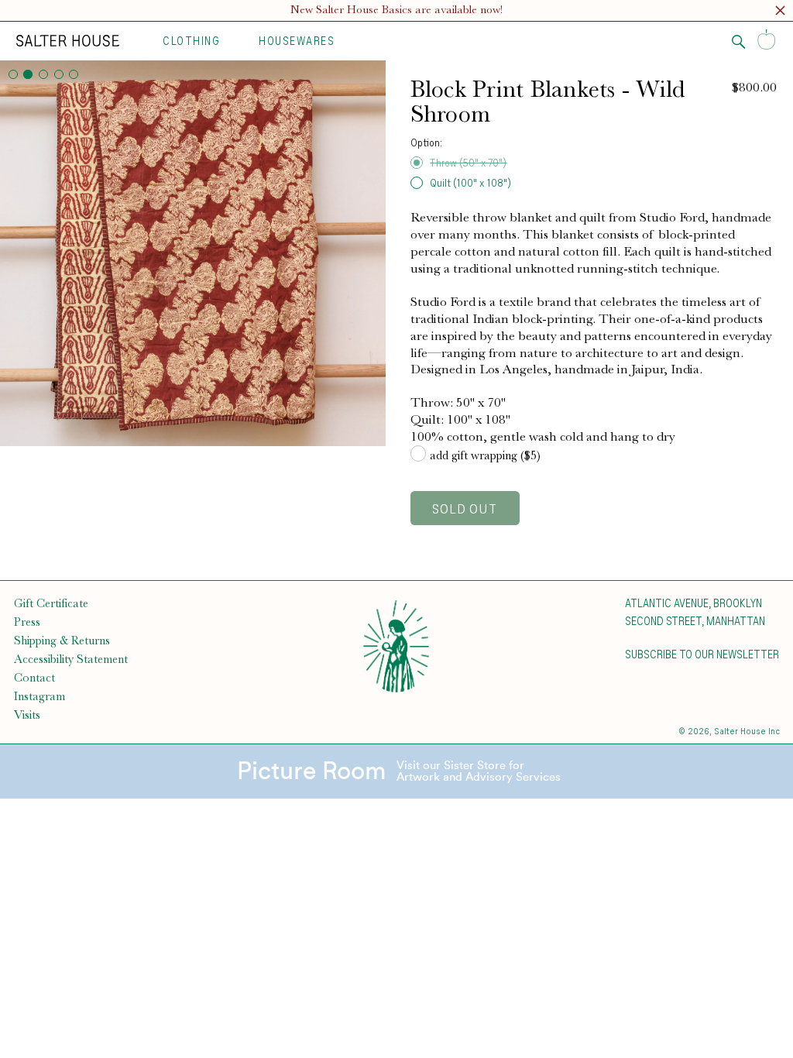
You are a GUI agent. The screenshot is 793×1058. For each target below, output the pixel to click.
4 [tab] (59, 74)
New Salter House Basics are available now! (396, 9)
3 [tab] (43, 74)
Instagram (39, 696)
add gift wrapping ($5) (485, 455)
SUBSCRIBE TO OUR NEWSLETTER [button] (702, 654)
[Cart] (767, 41)
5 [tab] (73, 74)
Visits (27, 715)
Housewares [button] (297, 40)
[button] (780, 13)
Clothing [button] (191, 40)
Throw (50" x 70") (468, 162)
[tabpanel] (193, 253)
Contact (34, 678)
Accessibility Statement (71, 659)
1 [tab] (13, 74)
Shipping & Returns (62, 641)
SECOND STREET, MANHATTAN (695, 620)
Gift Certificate (51, 603)
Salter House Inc (747, 731)
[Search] (739, 42)
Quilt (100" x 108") (470, 182)
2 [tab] (28, 74)
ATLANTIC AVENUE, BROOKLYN (693, 603)
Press (27, 622)
